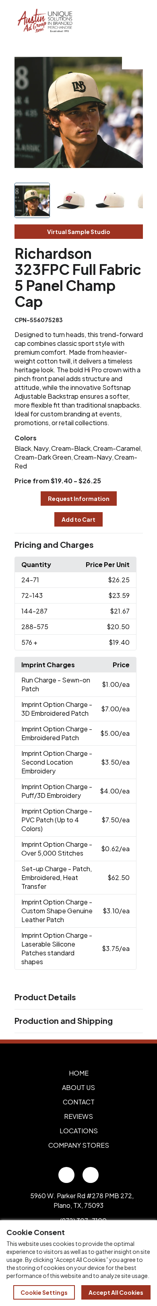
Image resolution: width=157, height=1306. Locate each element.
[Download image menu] (132, 59)
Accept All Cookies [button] (116, 1292)
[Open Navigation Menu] (133, 21)
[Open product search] (116, 21)
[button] (78, 545)
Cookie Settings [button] (44, 1292)
